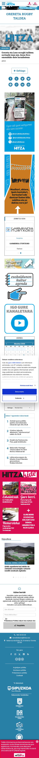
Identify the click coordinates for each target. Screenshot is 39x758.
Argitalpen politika (19, 667)
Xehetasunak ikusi (26, 385)
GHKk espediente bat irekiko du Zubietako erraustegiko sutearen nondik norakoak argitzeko (17, 569)
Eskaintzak (28, 520)
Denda (28, 522)
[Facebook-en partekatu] (10, 79)
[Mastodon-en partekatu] (22, 79)
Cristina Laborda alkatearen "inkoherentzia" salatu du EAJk (20, 432)
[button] (22, 407)
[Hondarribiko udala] (19, 715)
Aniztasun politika (19, 670)
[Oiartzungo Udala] (19, 738)
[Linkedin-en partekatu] (22, 85)
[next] (32, 344)
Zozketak (28, 517)
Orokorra (5, 48)
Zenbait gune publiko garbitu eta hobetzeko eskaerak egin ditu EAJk (19, 423)
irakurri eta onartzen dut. (20, 621)
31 (25, 349)
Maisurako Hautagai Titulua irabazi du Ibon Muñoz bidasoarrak (18, 449)
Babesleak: (19, 683)
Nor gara (28, 528)
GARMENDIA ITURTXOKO (19, 243)
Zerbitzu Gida (19, 219)
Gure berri (28, 515)
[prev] (6, 344)
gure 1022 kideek (14, 362)
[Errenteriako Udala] (19, 703)
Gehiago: (10, 408)
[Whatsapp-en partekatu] (16, 85)
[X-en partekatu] (16, 79)
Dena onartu (19, 392)
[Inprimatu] (28, 85)
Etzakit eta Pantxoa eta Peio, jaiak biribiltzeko (18, 441)
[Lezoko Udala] (19, 726)
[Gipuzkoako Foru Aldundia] (19, 691)
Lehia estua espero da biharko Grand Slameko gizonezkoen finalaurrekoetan (19, 460)
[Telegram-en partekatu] (10, 85)
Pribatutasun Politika (11, 621)
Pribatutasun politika (19, 673)
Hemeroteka (28, 525)
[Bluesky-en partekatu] (28, 79)
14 (23, 355)
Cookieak (19, 675)
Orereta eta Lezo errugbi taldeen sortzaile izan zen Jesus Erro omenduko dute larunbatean (18, 55)
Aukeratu (18, 398)
